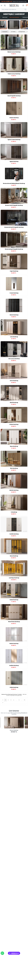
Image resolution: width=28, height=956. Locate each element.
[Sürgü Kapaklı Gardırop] (14, 24)
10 (24, 700)
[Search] (25, 9)
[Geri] (2, 700)
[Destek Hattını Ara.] (4, 5)
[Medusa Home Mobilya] (14, 5)
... (16, 700)
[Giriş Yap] (23, 5)
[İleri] (2, 702)
